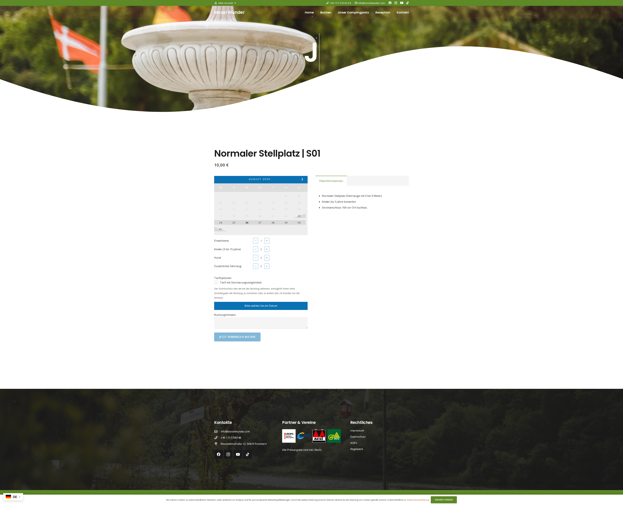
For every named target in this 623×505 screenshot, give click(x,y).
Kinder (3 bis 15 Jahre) (227, 249)
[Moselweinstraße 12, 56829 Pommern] (217, 443)
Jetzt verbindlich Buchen (237, 337)
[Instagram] (395, 3)
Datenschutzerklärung (418, 499)
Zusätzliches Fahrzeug (227, 266)
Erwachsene (221, 240)
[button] (225, 2)
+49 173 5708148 (231, 437)
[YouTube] (401, 2)
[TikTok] (407, 2)
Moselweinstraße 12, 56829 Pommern (244, 444)
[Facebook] (390, 2)
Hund (217, 257)
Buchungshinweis (225, 315)
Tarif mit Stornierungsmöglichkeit (241, 282)
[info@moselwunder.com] (217, 431)
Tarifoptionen (222, 278)
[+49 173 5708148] (217, 437)
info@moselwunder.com (235, 431)
